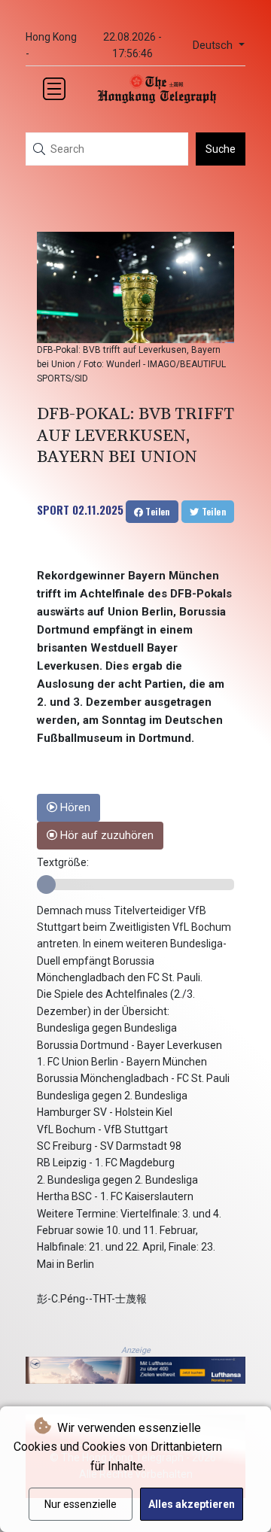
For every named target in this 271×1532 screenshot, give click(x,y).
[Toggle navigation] (54, 89)
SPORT (53, 509)
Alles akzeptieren (191, 1504)
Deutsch (214, 45)
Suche (221, 149)
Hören (73, 807)
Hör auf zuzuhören (105, 835)
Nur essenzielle (80, 1504)
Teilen (156, 511)
